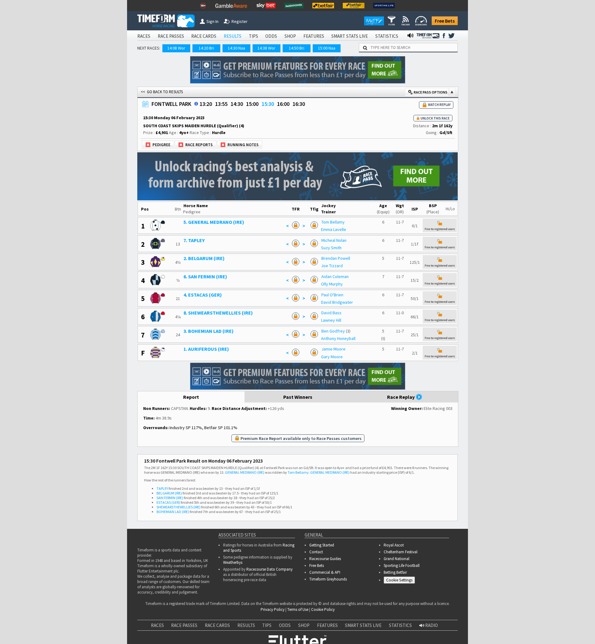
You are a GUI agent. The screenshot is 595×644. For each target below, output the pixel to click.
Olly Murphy (332, 284)
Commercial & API (324, 572)
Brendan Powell (335, 258)
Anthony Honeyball (338, 338)
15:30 (268, 103)
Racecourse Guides (325, 558)
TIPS (253, 36)
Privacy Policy (87, 633)
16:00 (283, 103)
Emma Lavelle (333, 229)
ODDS (271, 36)
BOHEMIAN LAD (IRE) (172, 511)
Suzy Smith (331, 247)
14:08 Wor (176, 48)
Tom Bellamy (333, 222)
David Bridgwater (337, 302)
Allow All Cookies (473, 626)
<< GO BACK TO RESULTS (162, 91)
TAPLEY (162, 488)
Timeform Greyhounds (328, 579)
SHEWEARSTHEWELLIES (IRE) (178, 507)
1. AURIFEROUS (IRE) (206, 349)
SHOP (290, 36)
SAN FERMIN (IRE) (169, 497)
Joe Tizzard (332, 265)
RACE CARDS (203, 36)
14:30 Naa (236, 48)
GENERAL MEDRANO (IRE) (244, 472)
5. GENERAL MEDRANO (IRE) (213, 222)
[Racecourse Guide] (196, 104)
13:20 (206, 103)
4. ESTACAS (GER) (202, 295)
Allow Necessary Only (520, 626)
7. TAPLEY (194, 240)
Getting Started (321, 545)
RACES (143, 36)
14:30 (237, 103)
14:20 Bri (206, 48)
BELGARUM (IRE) (169, 493)
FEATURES (313, 36)
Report (191, 397)
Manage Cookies (400, 581)
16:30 (299, 103)
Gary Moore (332, 356)
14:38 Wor (266, 48)
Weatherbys (232, 562)
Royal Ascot (394, 545)
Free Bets (445, 21)
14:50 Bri (296, 48)
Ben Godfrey (333, 331)
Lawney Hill (331, 320)
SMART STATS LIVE (349, 36)
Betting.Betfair (395, 572)
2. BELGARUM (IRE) (204, 258)
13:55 (221, 103)
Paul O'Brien (332, 295)
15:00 (252, 103)
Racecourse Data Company (269, 569)
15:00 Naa (326, 48)
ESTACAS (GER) (168, 502)
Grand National (396, 558)
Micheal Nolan (333, 240)
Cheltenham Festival (400, 552)
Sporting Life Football (402, 565)
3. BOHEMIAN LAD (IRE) (208, 331)
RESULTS (232, 36)
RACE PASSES (171, 36)
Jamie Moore (333, 349)
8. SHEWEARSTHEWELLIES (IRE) (218, 313)
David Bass (331, 312)
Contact (316, 552)
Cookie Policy (45, 633)
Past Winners (297, 397)
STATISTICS (386, 36)
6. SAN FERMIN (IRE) (205, 276)
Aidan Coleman (335, 276)
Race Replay (401, 397)
